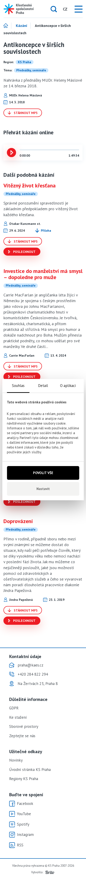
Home (7, 26)
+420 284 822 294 (33, 674)
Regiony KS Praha (23, 778)
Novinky (16, 760)
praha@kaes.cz (30, 665)
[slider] (20, 150)
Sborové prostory (23, 726)
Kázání (21, 26)
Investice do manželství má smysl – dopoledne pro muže (43, 273)
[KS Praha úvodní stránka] (18, 9)
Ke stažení (18, 717)
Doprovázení (18, 521)
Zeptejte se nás (22, 735)
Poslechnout (24, 252)
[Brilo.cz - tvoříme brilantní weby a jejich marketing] (50, 872)
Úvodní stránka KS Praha (30, 769)
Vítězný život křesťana (29, 185)
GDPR (14, 707)
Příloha (46, 230)
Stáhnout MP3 (25, 113)
